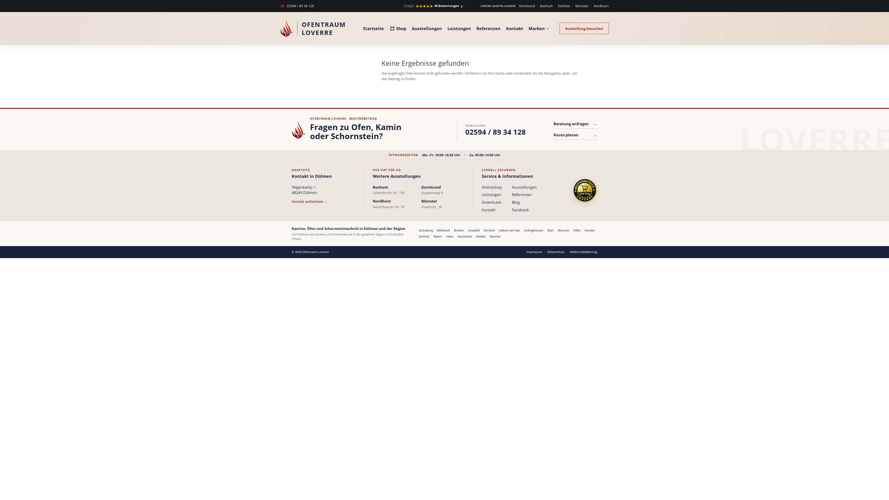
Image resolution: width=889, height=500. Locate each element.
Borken (459, 230)
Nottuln (424, 236)
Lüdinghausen (533, 230)
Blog (516, 202)
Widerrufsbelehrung (583, 252)
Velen (450, 236)
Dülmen (564, 6)
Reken (437, 236)
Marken (537, 28)
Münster (581, 6)
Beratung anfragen (575, 123)
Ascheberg (426, 230)
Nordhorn (601, 6)
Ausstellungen (427, 28)
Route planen (575, 135)
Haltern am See (509, 230)
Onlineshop (492, 187)
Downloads (491, 202)
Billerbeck (443, 230)
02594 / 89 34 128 (297, 6)
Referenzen (488, 28)
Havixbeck (464, 236)
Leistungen (459, 28)
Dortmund (527, 6)
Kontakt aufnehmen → (310, 201)
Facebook (520, 209)
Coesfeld (474, 230)
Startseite (373, 28)
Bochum (546, 6)
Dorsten (489, 230)
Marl (550, 230)
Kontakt (514, 28)
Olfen (577, 230)
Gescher (495, 236)
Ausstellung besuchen (584, 28)
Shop (401, 28)
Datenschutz (556, 252)
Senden (590, 230)
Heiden (481, 236)
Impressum (534, 252)
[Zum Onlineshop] (584, 190)
